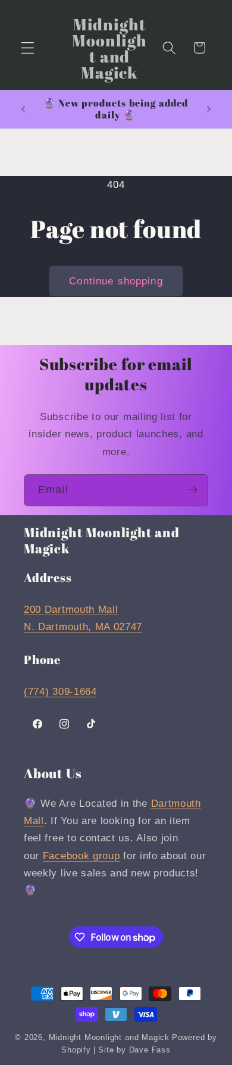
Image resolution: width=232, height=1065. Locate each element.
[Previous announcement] (23, 109)
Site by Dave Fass (134, 1050)
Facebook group (81, 856)
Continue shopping (116, 281)
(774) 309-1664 (60, 691)
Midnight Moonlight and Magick (109, 1037)
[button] (27, 48)
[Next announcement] (209, 109)
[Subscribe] (192, 490)
